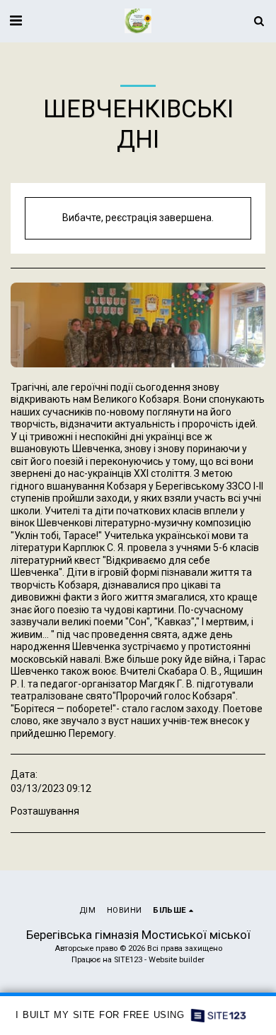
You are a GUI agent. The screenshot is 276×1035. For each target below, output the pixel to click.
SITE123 (128, 959)
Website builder (177, 959)
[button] (16, 20)
